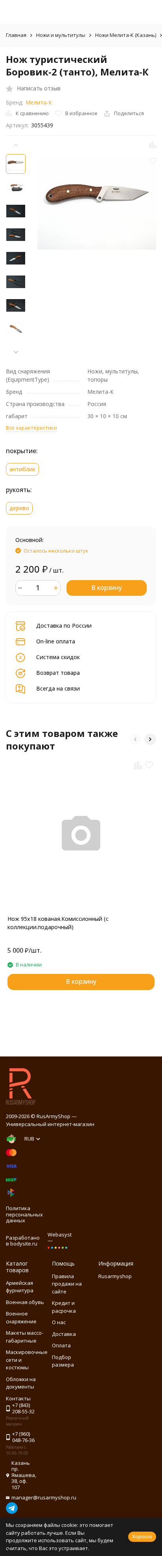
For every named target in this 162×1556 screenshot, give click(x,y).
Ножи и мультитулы (60, 35)
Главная (16, 35)
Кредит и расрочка (64, 1306)
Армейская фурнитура (19, 1286)
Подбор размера (63, 1361)
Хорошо (142, 1536)
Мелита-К (39, 102)
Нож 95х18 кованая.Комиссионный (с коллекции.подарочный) (58, 923)
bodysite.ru (23, 1243)
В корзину (106, 587)
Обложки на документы (21, 1383)
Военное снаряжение (21, 1317)
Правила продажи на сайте (67, 1284)
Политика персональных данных (24, 1214)
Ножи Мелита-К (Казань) (125, 35)
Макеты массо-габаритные (24, 1336)
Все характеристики (31, 427)
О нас (59, 1322)
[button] (16, 352)
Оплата (61, 1345)
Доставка (64, 1333)
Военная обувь (25, 1302)
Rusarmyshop (115, 1276)
